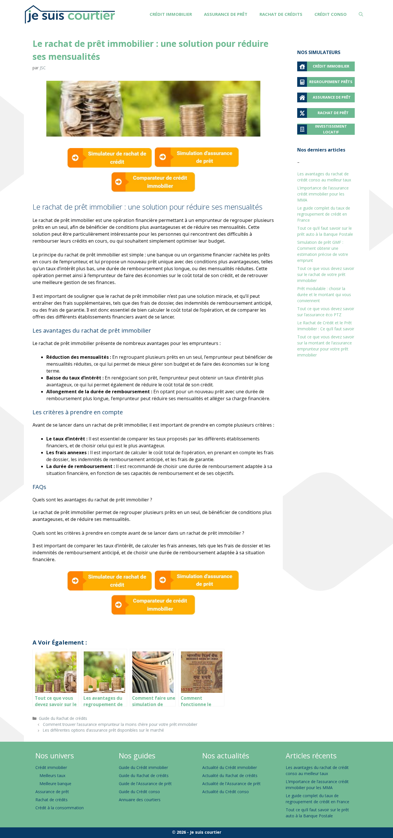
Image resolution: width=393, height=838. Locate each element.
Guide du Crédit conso (139, 791)
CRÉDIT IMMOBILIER (331, 66)
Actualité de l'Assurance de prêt (231, 783)
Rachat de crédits (281, 14)
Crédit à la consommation (59, 807)
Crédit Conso (330, 14)
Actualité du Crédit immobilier (229, 767)
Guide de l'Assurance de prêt (145, 783)
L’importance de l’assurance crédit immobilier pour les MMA (323, 194)
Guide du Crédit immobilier (143, 767)
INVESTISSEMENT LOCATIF (331, 129)
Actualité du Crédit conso (225, 791)
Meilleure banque (55, 783)
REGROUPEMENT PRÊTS (330, 81)
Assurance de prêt (225, 14)
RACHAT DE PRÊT (333, 112)
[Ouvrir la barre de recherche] (361, 14)
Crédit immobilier (171, 14)
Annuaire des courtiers (140, 799)
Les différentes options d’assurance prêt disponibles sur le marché (103, 730)
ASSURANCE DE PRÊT (332, 97)
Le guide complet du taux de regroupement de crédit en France (323, 214)
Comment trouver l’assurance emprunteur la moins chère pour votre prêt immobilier (120, 724)
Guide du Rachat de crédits (63, 718)
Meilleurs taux (52, 775)
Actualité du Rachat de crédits (229, 775)
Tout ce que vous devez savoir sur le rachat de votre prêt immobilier (325, 274)
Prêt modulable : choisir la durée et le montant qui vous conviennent (324, 294)
